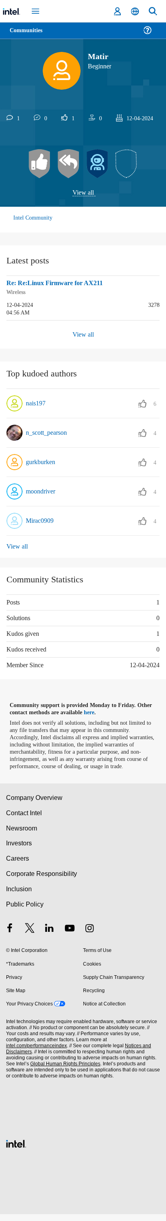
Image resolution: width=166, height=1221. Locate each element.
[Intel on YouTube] (70, 935)
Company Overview (34, 804)
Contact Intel (24, 819)
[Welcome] (97, 164)
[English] (135, 11)
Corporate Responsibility (42, 880)
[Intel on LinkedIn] (49, 935)
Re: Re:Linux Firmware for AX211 (56, 283)
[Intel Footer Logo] (16, 1149)
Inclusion (18, 895)
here (94, 712)
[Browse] (29, 35)
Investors (19, 850)
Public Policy (24, 911)
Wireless (17, 292)
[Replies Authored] (68, 164)
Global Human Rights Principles (63, 1071)
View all (83, 192)
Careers (17, 865)
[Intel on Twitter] (30, 935)
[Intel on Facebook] (10, 935)
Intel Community (33, 218)
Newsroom (21, 834)
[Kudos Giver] (39, 164)
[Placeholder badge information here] (126, 164)
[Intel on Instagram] (89, 935)
